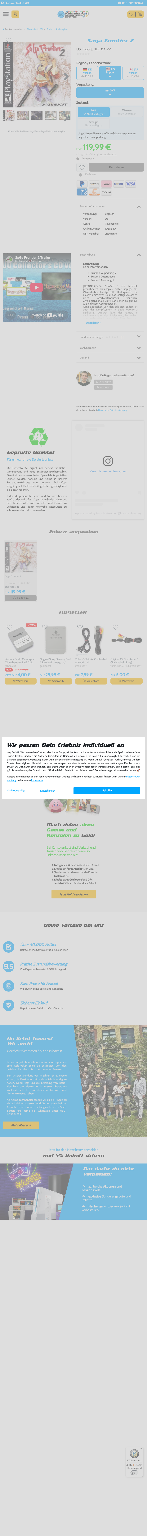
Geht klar (107, 790)
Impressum (37, 780)
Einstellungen (48, 790)
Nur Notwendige (16, 790)
